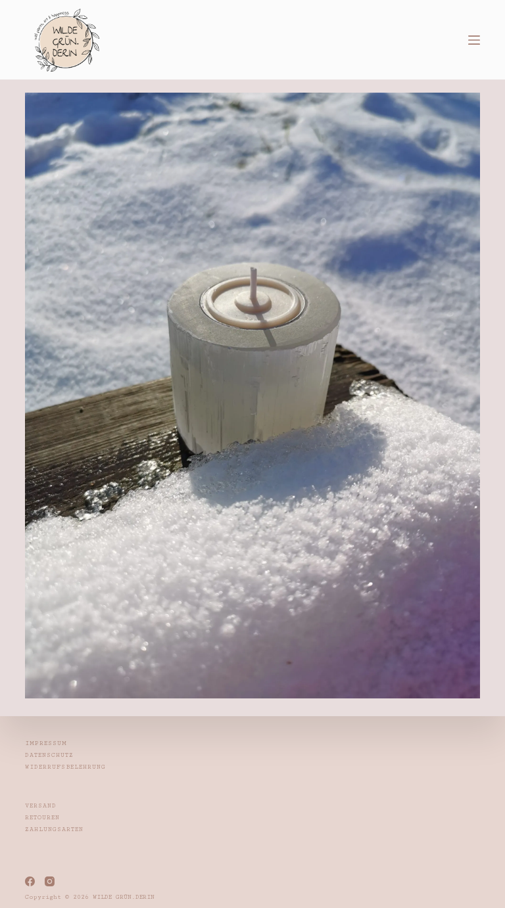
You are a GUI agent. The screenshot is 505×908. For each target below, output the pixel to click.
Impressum (46, 743)
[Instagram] (50, 881)
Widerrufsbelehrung (65, 767)
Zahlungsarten (54, 829)
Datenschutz (49, 755)
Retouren (42, 817)
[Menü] (474, 40)
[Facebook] (30, 881)
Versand (41, 805)
